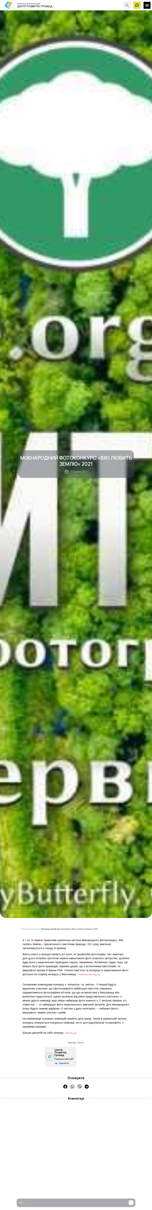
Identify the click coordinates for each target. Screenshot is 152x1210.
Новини (35, 929)
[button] (131, 1202)
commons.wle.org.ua (88, 974)
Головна (25, 929)
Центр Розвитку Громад (60, 1052)
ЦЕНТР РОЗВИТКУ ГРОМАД (34, 6)
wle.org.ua (70, 1032)
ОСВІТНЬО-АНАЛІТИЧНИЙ (28, 4)
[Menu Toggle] (147, 5)
